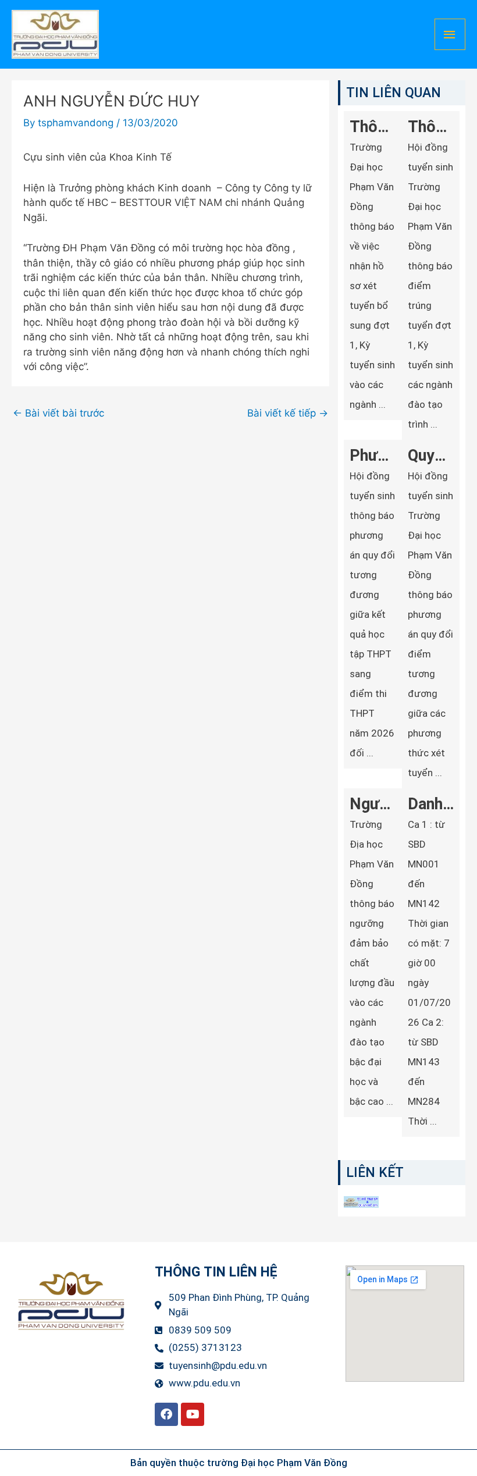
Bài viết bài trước (58, 413)
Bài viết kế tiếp (287, 413)
